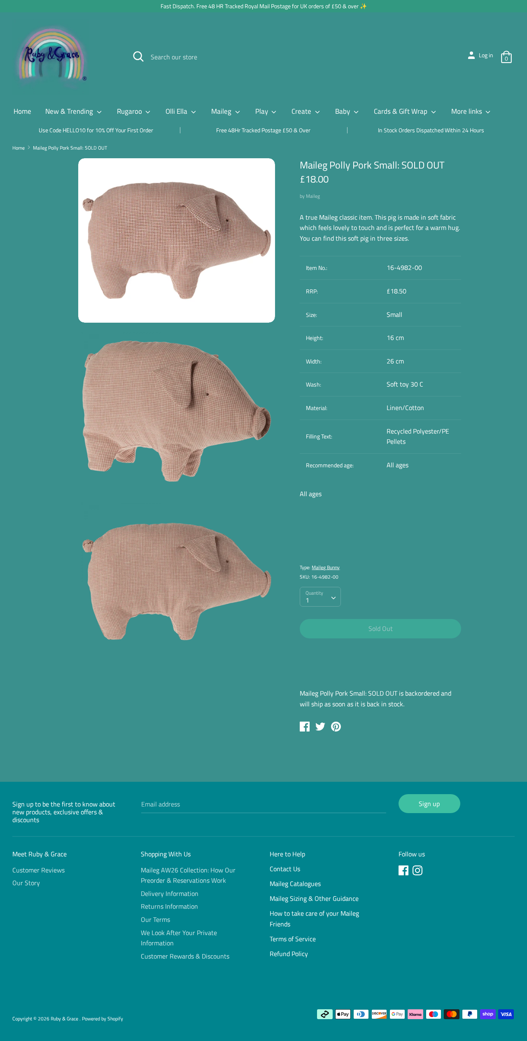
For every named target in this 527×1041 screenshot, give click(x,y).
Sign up (429, 804)
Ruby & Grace (65, 1018)
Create (302, 111)
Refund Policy (289, 954)
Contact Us (285, 869)
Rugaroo (130, 111)
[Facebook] (404, 871)
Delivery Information (169, 893)
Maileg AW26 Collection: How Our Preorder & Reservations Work (188, 875)
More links (467, 111)
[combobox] (320, 597)
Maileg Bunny (326, 567)
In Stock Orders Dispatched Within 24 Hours (431, 130)
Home (22, 111)
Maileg (222, 111)
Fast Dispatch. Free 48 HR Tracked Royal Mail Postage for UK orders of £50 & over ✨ (264, 6)
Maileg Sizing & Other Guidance (314, 898)
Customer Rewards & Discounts (185, 956)
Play (262, 111)
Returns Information (169, 906)
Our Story (26, 883)
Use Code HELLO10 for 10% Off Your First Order (96, 130)
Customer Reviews (38, 870)
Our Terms (155, 919)
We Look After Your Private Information (179, 938)
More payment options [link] (380, 673)
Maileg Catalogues (295, 884)
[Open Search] (138, 56)
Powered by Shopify (102, 1018)
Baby (343, 111)
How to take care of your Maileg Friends (314, 918)
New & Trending (70, 111)
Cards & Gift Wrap (401, 111)
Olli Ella (177, 111)
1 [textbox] (307, 600)
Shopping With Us (166, 854)
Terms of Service (293, 939)
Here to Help (287, 854)
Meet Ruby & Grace (39, 854)
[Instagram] (418, 871)
